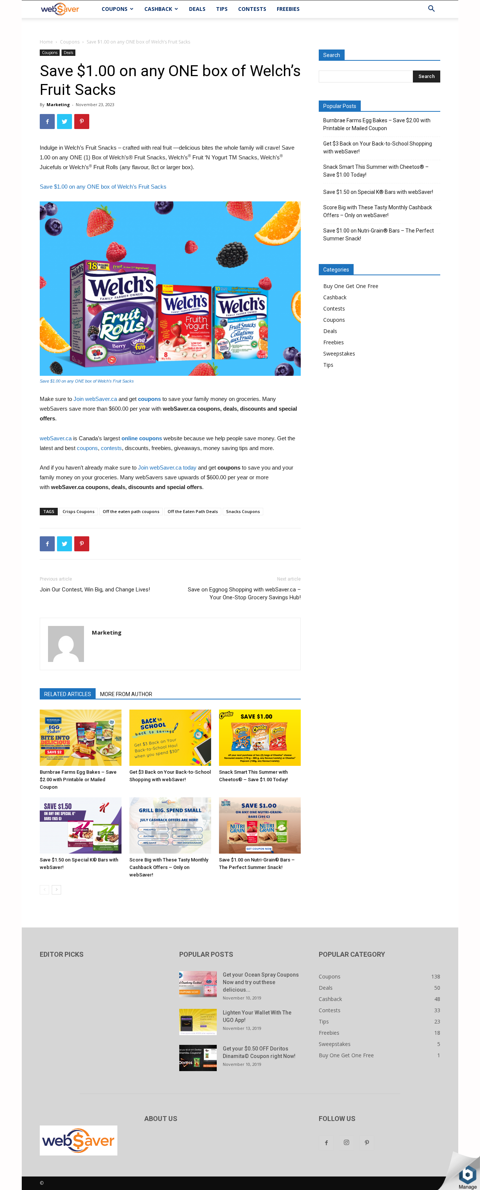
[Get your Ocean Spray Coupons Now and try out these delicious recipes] (198, 984)
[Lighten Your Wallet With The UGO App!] (198, 1022)
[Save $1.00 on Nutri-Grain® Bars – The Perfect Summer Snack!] (260, 825)
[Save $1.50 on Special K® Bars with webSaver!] (81, 825)
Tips (222, 8)
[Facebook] (326, 1143)
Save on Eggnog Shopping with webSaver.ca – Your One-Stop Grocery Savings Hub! (244, 593)
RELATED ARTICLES (67, 694)
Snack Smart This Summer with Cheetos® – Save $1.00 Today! (376, 171)
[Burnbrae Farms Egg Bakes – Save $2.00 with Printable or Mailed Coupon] (81, 738)
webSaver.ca (56, 438)
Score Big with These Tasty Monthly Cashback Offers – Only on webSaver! (168, 867)
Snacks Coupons (243, 511)
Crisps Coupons (78, 511)
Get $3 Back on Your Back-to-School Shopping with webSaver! (377, 148)
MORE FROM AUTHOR (126, 694)
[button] (431, 9)
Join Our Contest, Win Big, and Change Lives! (95, 589)
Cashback (158, 8)
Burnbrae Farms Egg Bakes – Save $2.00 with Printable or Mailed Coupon (78, 779)
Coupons (115, 8)
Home (46, 42)
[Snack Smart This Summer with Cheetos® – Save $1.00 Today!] (260, 738)
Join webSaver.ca (95, 399)
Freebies (288, 8)
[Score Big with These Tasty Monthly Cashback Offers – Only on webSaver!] (170, 825)
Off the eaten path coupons (131, 511)
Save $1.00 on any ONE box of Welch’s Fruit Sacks (103, 186)
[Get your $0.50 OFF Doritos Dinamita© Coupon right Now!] (198, 1058)
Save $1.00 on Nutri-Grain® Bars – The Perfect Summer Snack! (378, 235)
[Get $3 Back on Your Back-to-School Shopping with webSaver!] (170, 738)
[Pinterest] (366, 1143)
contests (111, 448)
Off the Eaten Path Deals (193, 511)
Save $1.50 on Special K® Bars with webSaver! (378, 192)
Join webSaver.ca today (167, 467)
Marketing (58, 104)
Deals (197, 8)
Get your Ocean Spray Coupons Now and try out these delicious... (261, 982)
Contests (252, 8)
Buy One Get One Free (350, 286)
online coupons (142, 438)
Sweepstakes (339, 353)
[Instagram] (346, 1143)
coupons (150, 399)
